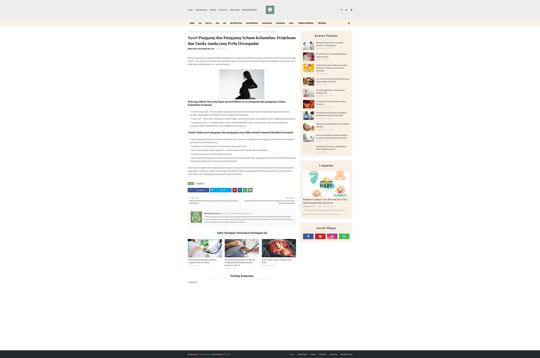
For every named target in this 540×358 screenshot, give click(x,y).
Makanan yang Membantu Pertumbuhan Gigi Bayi (332, 125)
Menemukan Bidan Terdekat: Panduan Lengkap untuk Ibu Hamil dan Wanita (332, 136)
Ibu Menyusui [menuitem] (236, 23)
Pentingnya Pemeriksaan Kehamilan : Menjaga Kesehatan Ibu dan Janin (331, 114)
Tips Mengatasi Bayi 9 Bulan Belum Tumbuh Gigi (330, 91)
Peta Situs (223, 10)
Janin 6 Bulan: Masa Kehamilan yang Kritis (276, 261)
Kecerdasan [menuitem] (252, 23)
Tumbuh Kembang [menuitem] (305, 23)
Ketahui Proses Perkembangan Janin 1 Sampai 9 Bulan (331, 55)
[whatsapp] (344, 236)
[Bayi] (326, 183)
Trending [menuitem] (322, 23)
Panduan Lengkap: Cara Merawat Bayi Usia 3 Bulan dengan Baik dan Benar (325, 201)
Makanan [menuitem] (280, 23)
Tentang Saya (201, 10)
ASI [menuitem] (200, 23)
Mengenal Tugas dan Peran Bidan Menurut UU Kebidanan (329, 44)
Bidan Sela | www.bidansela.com (201, 49)
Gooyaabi (227, 354)
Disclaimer (234, 10)
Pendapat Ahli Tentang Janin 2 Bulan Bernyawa (331, 102)
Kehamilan (199, 32)
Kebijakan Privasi (249, 10)
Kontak (213, 10)
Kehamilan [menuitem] (267, 23)
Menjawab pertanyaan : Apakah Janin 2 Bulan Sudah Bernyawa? (331, 147)
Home (190, 10)
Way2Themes (207, 354)
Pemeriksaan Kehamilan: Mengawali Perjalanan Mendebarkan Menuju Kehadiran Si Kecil (240, 262)
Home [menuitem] (192, 23)
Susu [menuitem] (291, 23)
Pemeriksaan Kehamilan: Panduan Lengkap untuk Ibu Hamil (202, 261)
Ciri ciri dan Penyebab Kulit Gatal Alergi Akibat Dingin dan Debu (332, 80)
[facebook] (341, 9)
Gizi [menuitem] (224, 23)
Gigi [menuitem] (217, 23)
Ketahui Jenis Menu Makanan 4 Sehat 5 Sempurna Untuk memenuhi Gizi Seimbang (331, 68)
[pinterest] (351, 9)
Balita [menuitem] (209, 23)
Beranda (191, 32)
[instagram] (346, 9)
